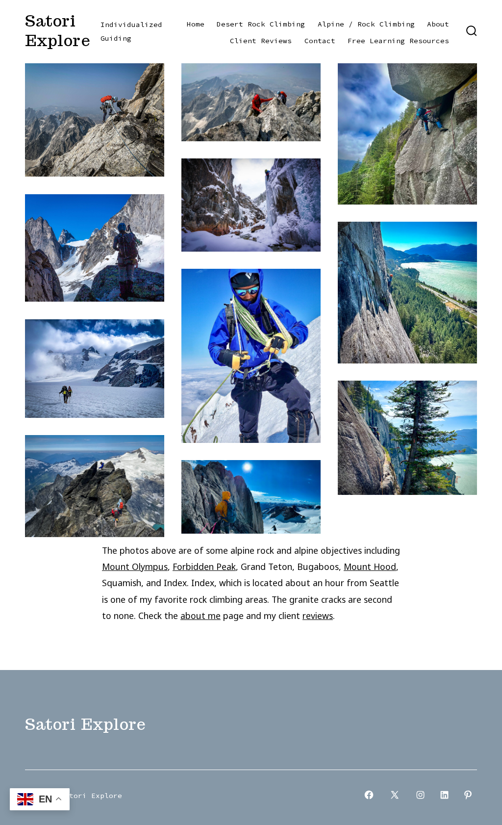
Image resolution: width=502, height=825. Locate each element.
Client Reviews (261, 40)
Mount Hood (370, 566)
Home (195, 24)
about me (200, 615)
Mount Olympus (135, 566)
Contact (319, 40)
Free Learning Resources (398, 40)
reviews (317, 615)
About (438, 24)
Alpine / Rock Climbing (366, 24)
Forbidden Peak (204, 566)
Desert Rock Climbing (261, 24)
